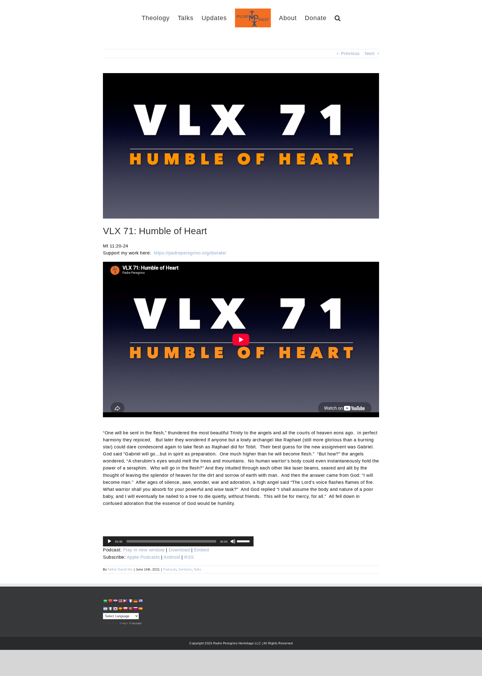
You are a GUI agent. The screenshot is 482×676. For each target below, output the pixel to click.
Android (172, 557)
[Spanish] (140, 609)
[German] (135, 601)
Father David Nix (120, 569)
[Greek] (140, 601)
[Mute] (232, 541)
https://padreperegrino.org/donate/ (190, 252)
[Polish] (125, 609)
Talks (197, 569)
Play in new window (144, 549)
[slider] (244, 540)
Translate (135, 623)
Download (179, 549)
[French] (130, 601)
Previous (350, 53)
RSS (189, 557)
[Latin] (120, 609)
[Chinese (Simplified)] (110, 601)
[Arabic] (105, 601)
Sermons (185, 569)
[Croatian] (115, 601)
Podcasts (170, 569)
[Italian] (110, 609)
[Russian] (135, 609)
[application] (178, 541)
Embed (201, 549)
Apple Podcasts (143, 557)
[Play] (109, 541)
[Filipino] (125, 601)
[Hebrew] (105, 609)
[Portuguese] (130, 609)
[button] (320, 17)
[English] (120, 601)
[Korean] (115, 609)
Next (370, 53)
